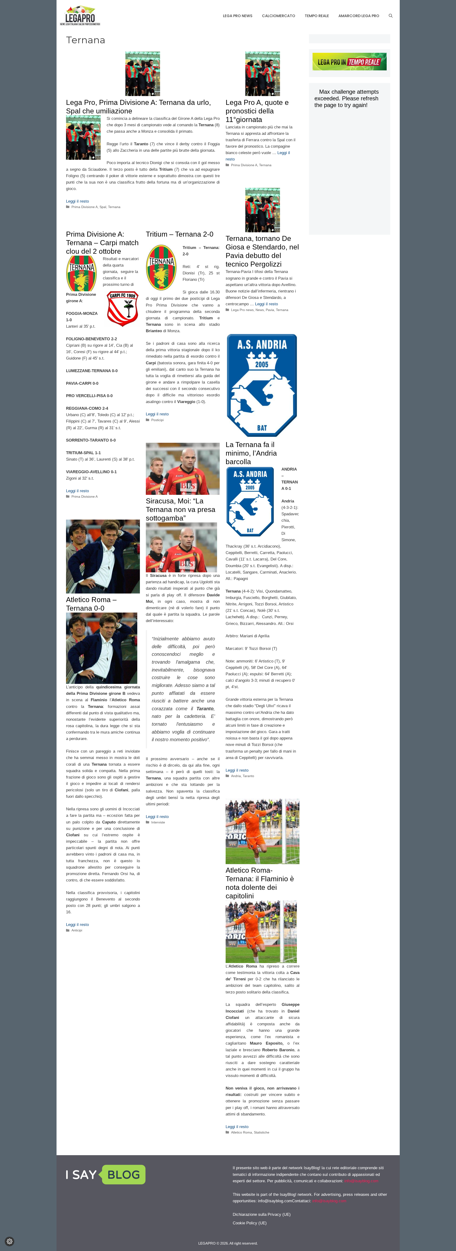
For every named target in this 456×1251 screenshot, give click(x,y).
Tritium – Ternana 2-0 (180, 234)
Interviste (158, 822)
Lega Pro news (237, 16)
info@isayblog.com (361, 1181)
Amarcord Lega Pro (358, 16)
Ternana (114, 207)
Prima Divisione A (84, 207)
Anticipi (76, 930)
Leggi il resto (77, 201)
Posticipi (157, 420)
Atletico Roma (241, 1132)
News (260, 310)
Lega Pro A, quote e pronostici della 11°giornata (257, 110)
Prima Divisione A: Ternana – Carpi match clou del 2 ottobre (102, 242)
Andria (236, 776)
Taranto (248, 776)
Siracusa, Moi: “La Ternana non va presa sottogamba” (180, 509)
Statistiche (261, 1132)
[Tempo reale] (349, 62)
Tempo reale (317, 16)
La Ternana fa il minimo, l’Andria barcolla (251, 453)
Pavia (270, 310)
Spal (103, 207)
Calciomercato (278, 16)
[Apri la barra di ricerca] (390, 16)
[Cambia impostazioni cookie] (9, 1241)
